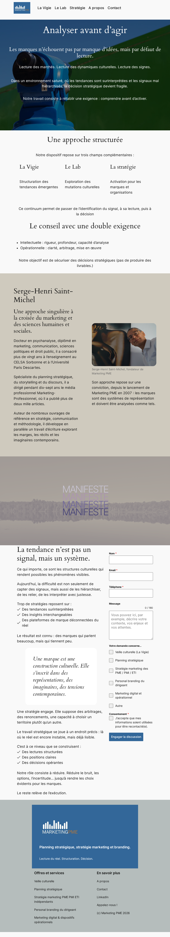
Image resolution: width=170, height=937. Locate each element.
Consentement (119, 714)
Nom (113, 553)
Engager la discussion (126, 736)
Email (113, 570)
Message (114, 603)
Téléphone (116, 586)
